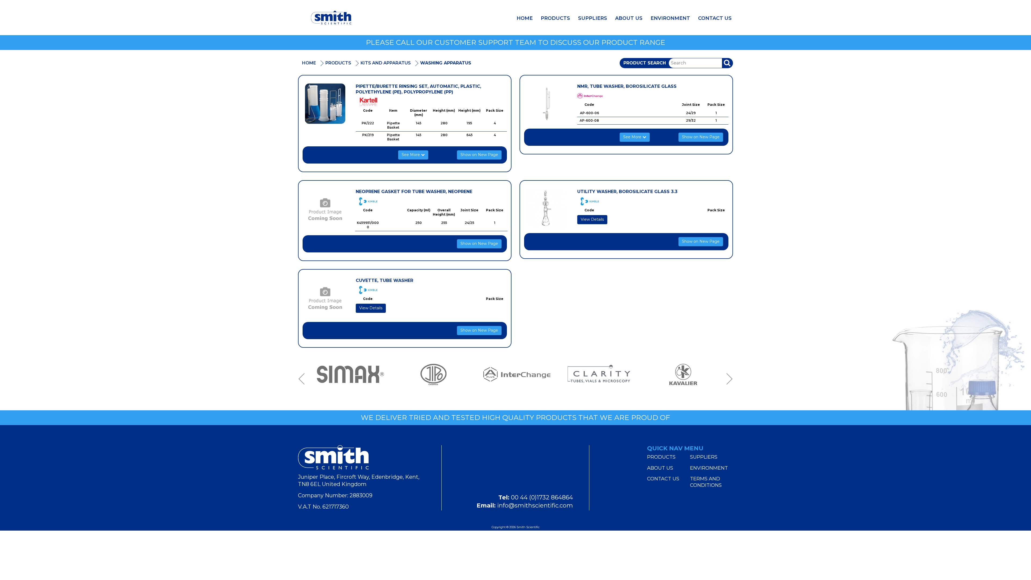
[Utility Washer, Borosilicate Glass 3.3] (546, 209)
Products (555, 18)
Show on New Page (479, 154)
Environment (670, 18)
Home (525, 18)
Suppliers (592, 18)
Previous (303, 379)
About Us (628, 18)
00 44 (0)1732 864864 (542, 497)
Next (727, 379)
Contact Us (715, 18)
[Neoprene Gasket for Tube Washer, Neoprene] (325, 209)
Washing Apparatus (445, 63)
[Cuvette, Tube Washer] (325, 298)
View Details (592, 219)
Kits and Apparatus (386, 63)
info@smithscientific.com (535, 505)
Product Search (644, 63)
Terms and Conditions (706, 482)
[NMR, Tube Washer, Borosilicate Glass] (546, 104)
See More (411, 154)
